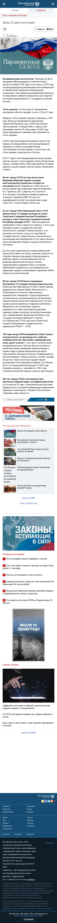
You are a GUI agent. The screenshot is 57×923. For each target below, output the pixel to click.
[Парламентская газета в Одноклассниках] (52, 801)
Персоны (30, 820)
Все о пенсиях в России (15, 15)
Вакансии (30, 834)
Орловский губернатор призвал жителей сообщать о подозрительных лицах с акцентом (28, 592)
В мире (29, 809)
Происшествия (8, 812)
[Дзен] (49, 29)
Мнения (6, 823)
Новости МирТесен (28, 503)
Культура (30, 812)
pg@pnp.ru (31, 880)
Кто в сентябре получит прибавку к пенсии (26, 558)
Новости (41, 10)
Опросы (30, 817)
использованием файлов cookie (28, 916)
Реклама (18, 834)
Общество (6, 809)
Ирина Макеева (12, 35)
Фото (4, 820)
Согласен (28, 920)
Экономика (31, 806)
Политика (6, 806)
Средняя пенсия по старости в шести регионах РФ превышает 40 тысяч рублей (28, 583)
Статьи (15, 10)
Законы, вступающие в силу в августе (24, 574)
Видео (5, 817)
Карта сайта (49, 843)
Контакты (6, 834)
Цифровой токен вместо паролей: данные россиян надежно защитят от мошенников (26, 706)
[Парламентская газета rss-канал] (42, 801)
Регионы (30, 823)
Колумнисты (7, 829)
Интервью (30, 826)
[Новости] (40, 29)
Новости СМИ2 (28, 498)
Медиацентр (7, 826)
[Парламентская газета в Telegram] (48, 801)
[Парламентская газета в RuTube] (55, 801)
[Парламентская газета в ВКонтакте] (45, 801)
